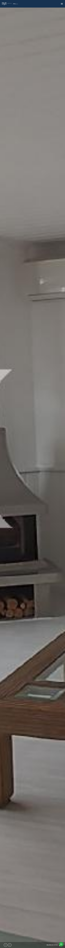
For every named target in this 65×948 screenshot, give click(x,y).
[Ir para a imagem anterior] (5, 945)
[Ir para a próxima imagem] (9, 945)
